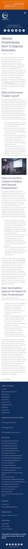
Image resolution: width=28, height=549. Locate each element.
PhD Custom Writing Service (9, 443)
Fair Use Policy (6, 526)
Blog (8, 379)
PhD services (21, 260)
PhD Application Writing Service (10, 441)
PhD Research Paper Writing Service (12, 468)
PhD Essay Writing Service (9, 465)
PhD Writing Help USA (8, 427)
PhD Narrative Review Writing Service (12, 458)
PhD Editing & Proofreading (9, 446)
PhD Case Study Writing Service (10, 487)
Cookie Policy (5, 524)
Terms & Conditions (7, 529)
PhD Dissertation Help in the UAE (11, 432)
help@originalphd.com (11, 507)
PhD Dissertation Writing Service (10, 451)
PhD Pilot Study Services (8, 489)
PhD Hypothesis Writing (8, 477)
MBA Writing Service (7, 491)
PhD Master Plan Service (8, 453)
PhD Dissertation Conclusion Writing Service (14, 482)
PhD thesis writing (9, 83)
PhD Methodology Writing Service (11, 460)
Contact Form (5, 504)
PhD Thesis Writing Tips (8, 463)
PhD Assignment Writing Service (10, 484)
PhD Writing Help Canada (8, 422)
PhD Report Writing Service (9, 470)
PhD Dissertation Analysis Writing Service (13, 479)
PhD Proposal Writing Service (10, 448)
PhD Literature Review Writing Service (12, 455)
